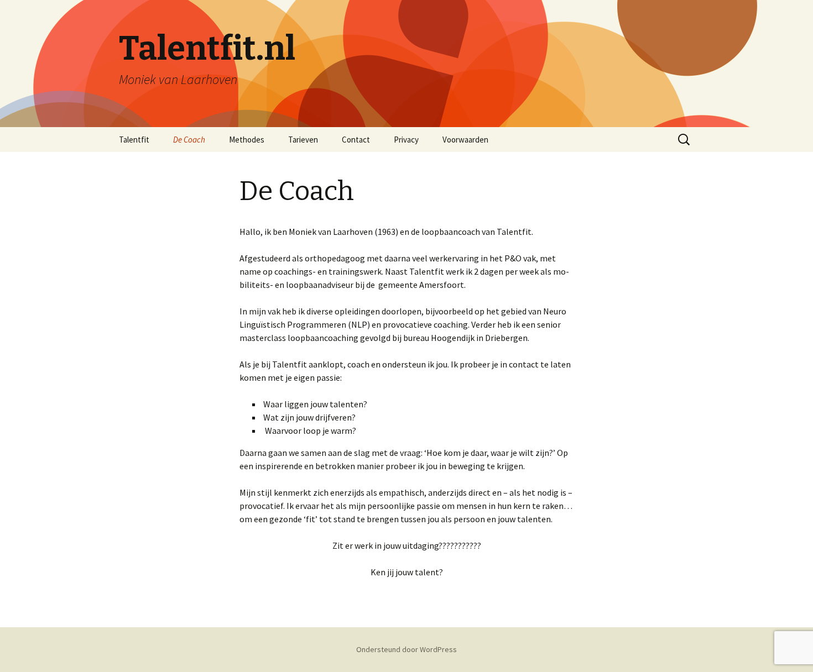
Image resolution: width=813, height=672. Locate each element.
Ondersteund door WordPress (406, 649)
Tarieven (303, 139)
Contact (356, 139)
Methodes (246, 139)
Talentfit (134, 139)
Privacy (406, 139)
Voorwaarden (465, 139)
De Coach (189, 139)
